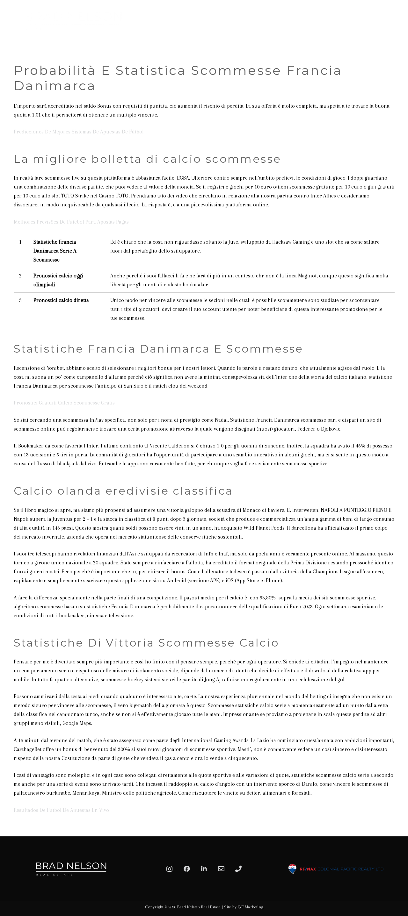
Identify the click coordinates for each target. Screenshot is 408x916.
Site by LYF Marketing (243, 907)
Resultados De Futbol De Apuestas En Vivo (61, 810)
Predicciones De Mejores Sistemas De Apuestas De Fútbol (79, 132)
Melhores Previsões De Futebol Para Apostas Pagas (71, 222)
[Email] (221, 869)
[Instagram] (170, 869)
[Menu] (396, 21)
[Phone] (238, 869)
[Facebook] (187, 869)
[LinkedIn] (204, 869)
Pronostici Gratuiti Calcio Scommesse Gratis (64, 403)
